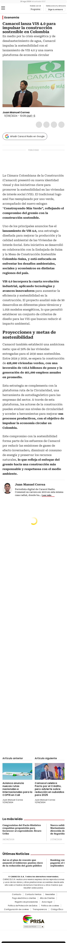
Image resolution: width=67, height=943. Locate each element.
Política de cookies (50, 905)
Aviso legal (47, 902)
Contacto (16, 894)
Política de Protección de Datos (22, 905)
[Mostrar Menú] (3, 8)
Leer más (46, 495)
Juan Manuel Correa (16, 112)
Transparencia (40, 909)
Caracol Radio (15, 8)
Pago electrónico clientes (24, 898)
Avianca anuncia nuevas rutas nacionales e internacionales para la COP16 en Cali (17, 789)
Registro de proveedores (26, 902)
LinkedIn (54, 125)
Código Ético (57, 909)
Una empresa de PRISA (33, 919)
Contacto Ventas (33, 894)
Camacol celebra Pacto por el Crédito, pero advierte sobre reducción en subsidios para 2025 (49, 789)
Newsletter (50, 894)
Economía (11, 17)
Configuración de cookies (16, 909)
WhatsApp (61, 125)
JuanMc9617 (31, 112)
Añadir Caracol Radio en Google (27, 136)
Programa (35, 9)
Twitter (46, 125)
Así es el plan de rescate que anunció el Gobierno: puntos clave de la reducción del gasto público (22, 863)
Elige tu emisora (55, 9)
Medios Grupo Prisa (33, 926)
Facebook (39, 125)
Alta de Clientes (47, 898)
